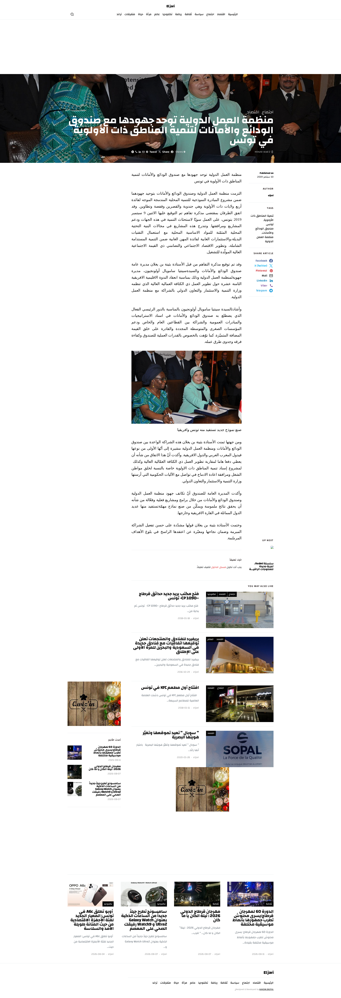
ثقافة (188, 14)
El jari (170, 6)
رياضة (178, 14)
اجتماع (210, 14)
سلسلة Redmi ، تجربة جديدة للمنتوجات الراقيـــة (261, 566)
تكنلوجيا (167, 14)
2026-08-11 (114, 760)
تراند (119, 14)
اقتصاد (221, 14)
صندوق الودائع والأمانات (264, 230)
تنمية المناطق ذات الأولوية (262, 218)
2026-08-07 (114, 774)
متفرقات (130, 14)
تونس (270, 224)
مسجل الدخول (218, 567)
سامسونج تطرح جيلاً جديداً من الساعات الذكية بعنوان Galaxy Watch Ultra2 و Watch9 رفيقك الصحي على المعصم (105, 789)
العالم (210, 639)
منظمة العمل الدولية (265, 239)
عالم (157, 14)
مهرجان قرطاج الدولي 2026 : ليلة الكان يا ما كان (105, 768)
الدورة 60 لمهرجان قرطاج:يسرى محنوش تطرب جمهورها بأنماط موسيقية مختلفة (107, 751)
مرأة (148, 14)
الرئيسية (233, 14)
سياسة (199, 14)
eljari (271, 195)
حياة (140, 14)
